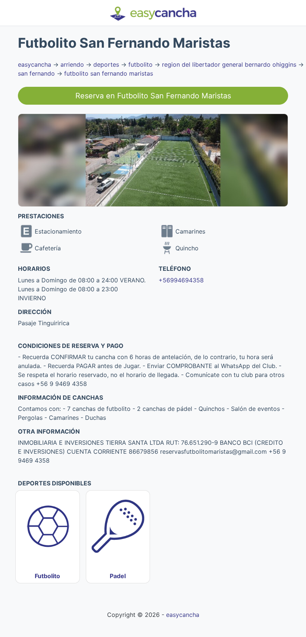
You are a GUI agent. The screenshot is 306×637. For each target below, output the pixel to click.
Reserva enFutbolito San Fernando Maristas (153, 95)
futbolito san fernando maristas (108, 73)
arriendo (72, 64)
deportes (106, 64)
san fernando (36, 73)
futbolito (140, 64)
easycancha (34, 64)
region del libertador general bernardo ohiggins (229, 64)
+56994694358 (181, 280)
